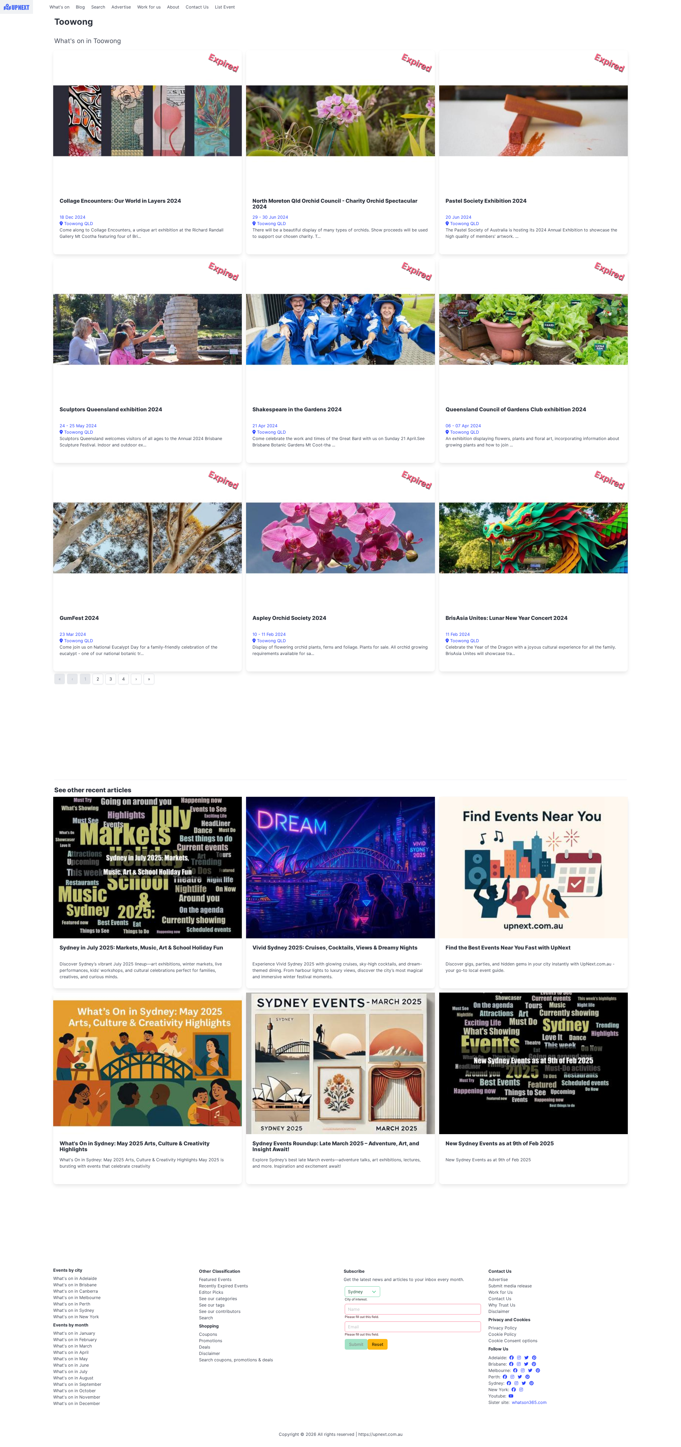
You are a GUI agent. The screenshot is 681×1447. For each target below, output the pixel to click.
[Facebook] (512, 1357)
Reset (377, 1344)
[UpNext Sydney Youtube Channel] (511, 1396)
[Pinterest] (534, 1357)
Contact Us (197, 7)
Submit (356, 1344)
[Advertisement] (24, 47)
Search (98, 7)
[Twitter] (527, 1357)
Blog (80, 7)
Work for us (149, 7)
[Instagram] (519, 1357)
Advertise (121, 7)
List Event (225, 7)
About (173, 7)
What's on (59, 7)
